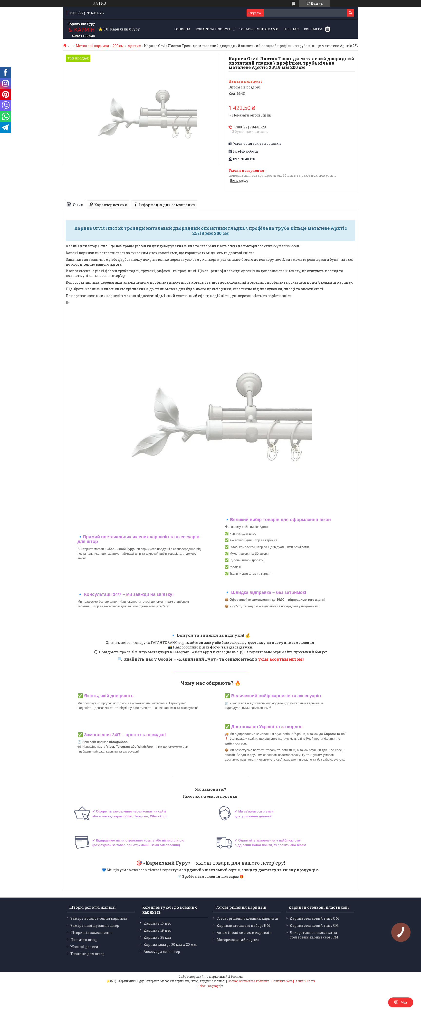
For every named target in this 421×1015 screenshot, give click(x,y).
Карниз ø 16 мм (157, 923)
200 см (118, 46)
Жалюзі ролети (84, 946)
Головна (182, 29)
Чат (404, 1002)
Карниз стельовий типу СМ (314, 925)
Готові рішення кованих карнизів (247, 918)
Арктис (134, 46)
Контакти (313, 29)
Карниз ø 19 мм (157, 930)
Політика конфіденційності (293, 981)
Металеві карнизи (92, 46)
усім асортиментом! (281, 659)
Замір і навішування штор (94, 925)
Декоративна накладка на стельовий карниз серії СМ (314, 934)
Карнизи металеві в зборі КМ (243, 925)
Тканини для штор (87, 953)
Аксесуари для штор (162, 951)
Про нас (291, 29)
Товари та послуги (214, 29)
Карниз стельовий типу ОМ (314, 918)
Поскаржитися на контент (248, 981)
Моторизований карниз (238, 939)
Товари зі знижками (258, 29)
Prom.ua (237, 976)
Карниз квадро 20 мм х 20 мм (170, 944)
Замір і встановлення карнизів (98, 918)
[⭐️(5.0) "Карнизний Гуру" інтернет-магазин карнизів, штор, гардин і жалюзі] (81, 29)
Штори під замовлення (91, 932)
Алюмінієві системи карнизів (244, 932)
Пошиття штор (83, 939)
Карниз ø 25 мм (157, 937)
